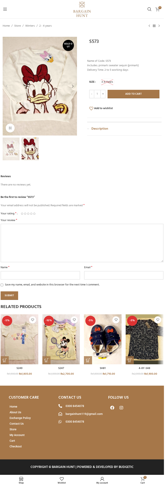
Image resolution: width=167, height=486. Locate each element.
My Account (17, 435)
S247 (61, 368)
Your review (9, 220)
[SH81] (103, 339)
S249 (19, 368)
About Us (15, 412)
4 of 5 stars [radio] (31, 213)
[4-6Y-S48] (144, 339)
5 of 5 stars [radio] (34, 213)
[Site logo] (82, 9)
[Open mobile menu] (5, 9)
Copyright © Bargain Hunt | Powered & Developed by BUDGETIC (82, 467)
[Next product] (159, 26)
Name (5, 267)
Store (17, 26)
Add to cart (133, 94)
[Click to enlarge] (10, 128)
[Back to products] (154, 26)
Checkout (16, 446)
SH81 (103, 368)
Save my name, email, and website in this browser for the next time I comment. (52, 284)
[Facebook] (112, 408)
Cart (12, 440)
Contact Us (17, 423)
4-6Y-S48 (144, 368)
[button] (7, 86)
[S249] (19, 339)
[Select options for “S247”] (46, 360)
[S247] (61, 339)
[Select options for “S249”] (5, 360)
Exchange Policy (20, 418)
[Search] (149, 9)
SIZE (91, 82)
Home (6, 26)
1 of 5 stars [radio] (22, 213)
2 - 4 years (45, 26)
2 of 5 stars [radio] (25, 213)
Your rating (8, 213)
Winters (30, 26)
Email (88, 267)
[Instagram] (121, 408)
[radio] (107, 82)
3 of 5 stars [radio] (28, 213)
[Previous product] (149, 26)
